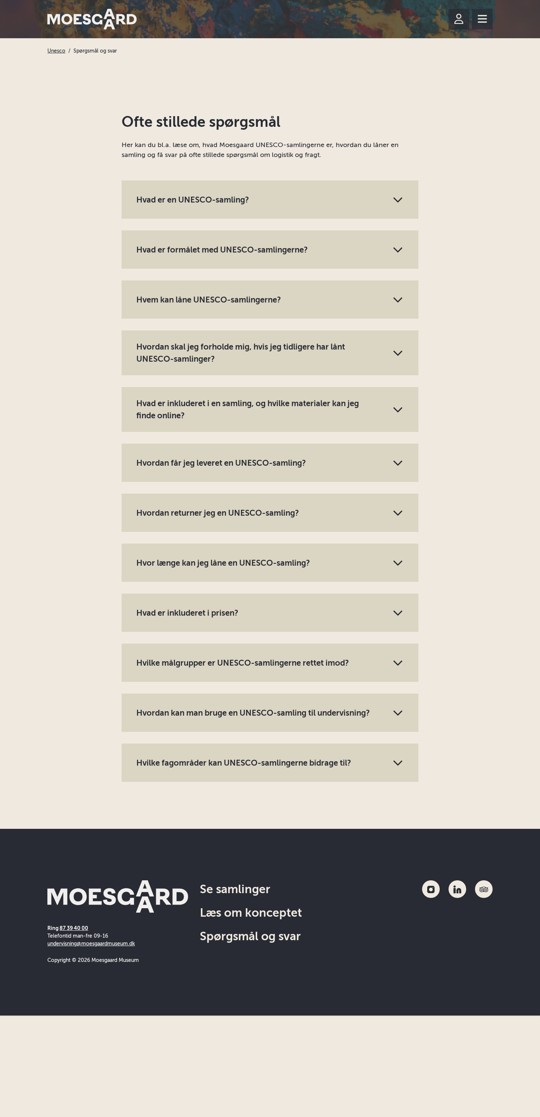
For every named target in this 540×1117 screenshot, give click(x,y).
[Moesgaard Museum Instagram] (431, 889)
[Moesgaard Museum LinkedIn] (457, 889)
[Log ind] (459, 19)
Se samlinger (235, 889)
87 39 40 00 (74, 928)
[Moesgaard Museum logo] (92, 19)
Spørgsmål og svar (250, 936)
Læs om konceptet (251, 913)
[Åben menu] (482, 19)
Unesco (56, 51)
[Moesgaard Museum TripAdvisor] (484, 889)
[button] (270, 199)
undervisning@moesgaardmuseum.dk (91, 944)
